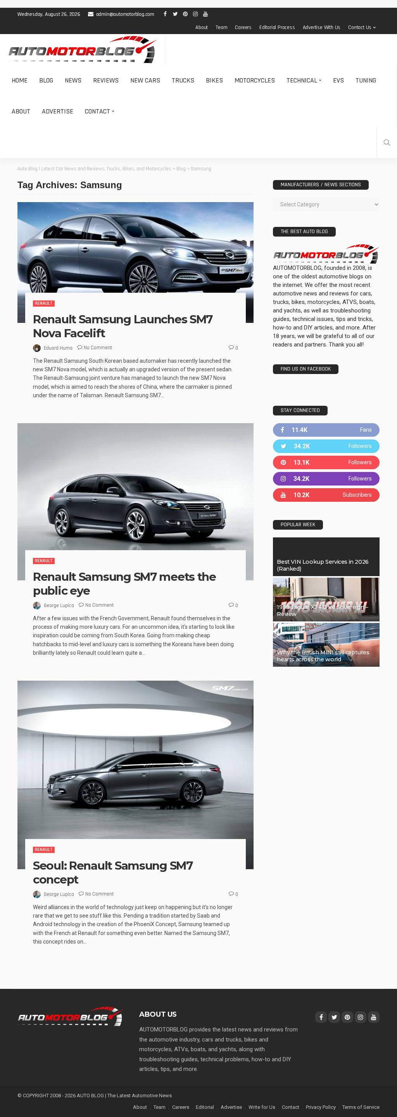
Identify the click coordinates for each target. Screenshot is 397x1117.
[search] (387, 142)
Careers (243, 27)
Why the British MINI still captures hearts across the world (323, 656)
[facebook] (326, 430)
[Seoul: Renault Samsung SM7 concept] (135, 775)
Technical (302, 80)
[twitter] (326, 446)
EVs (338, 80)
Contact (97, 111)
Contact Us (359, 27)
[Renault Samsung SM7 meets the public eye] (135, 501)
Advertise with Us (322, 27)
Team (221, 27)
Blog (46, 80)
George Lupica (59, 605)
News (73, 80)
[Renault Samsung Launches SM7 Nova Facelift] (135, 262)
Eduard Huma (58, 348)
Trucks (183, 80)
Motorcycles (255, 80)
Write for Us (262, 1107)
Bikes (214, 80)
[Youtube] (326, 495)
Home (20, 80)
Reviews (106, 80)
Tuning (366, 80)
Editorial (205, 1107)
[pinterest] (326, 462)
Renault (44, 303)
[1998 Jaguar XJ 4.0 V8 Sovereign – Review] (326, 599)
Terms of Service (361, 1107)
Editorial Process (277, 27)
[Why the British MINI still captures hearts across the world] (326, 645)
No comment (98, 348)
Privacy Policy (321, 1107)
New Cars (145, 80)
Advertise (57, 111)
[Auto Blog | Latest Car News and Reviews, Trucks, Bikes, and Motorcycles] (70, 1015)
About (201, 27)
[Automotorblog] (82, 49)
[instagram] (326, 479)
